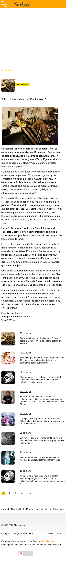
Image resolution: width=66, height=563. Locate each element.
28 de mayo (25, 372)
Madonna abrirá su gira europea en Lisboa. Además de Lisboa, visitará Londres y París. (40, 458)
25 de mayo (25, 413)
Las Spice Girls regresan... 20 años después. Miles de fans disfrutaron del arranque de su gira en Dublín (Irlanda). (42, 421)
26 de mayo (25, 391)
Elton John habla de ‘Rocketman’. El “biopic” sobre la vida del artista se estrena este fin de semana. (40, 341)
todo (29, 493)
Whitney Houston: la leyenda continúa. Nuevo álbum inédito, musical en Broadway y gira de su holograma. (42, 440)
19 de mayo (25, 471)
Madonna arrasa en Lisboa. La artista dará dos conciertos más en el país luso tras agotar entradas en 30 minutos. (41, 379)
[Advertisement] (33, 40)
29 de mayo (25, 333)
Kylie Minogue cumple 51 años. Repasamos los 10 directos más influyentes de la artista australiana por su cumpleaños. (42, 360)
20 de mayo (25, 452)
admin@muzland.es (49, 541)
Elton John (47, 148)
